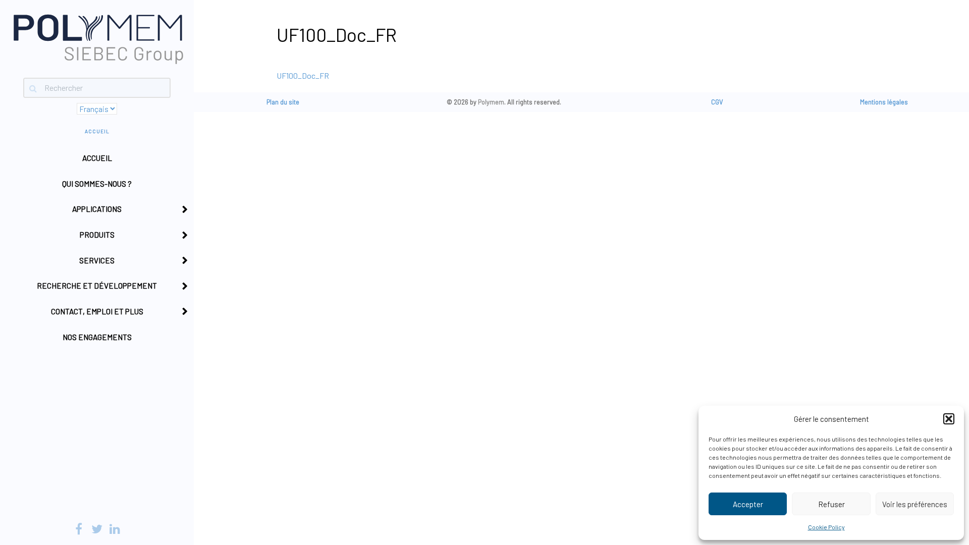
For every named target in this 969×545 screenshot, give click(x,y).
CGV (717, 102)
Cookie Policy (826, 526)
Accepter (748, 504)
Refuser (831, 504)
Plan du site (282, 102)
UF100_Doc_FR (303, 75)
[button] (949, 419)
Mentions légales (884, 102)
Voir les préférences (914, 504)
